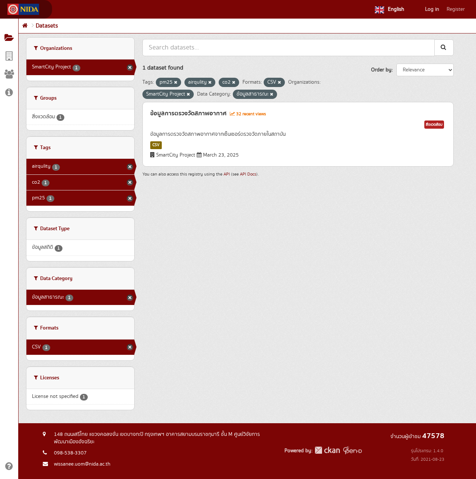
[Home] (25, 26)
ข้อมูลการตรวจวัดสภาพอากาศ (188, 113)
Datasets (47, 26)
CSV (156, 145)
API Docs (248, 174)
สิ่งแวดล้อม (434, 124)
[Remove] (175, 83)
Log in (432, 9)
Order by (381, 70)
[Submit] (444, 47)
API (226, 174)
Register (456, 9)
